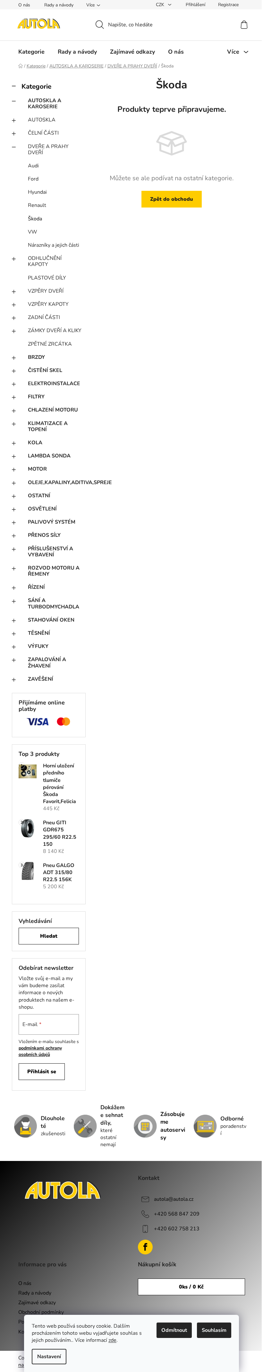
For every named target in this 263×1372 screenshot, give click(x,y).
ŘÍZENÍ (36, 587)
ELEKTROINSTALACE (54, 383)
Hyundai (37, 192)
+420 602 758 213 (176, 1228)
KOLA (35, 442)
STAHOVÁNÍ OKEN (51, 620)
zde (112, 1340)
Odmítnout (174, 1330)
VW (32, 231)
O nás (24, 5)
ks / (191, 1286)
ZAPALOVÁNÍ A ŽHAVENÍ (47, 662)
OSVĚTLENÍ (42, 508)
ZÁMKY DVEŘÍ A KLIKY (54, 330)
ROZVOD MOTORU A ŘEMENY (54, 571)
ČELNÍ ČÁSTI (43, 133)
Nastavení (49, 1356)
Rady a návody (58, 5)
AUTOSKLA (41, 119)
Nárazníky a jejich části (53, 245)
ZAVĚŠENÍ (40, 679)
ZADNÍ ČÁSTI (44, 317)
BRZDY (36, 357)
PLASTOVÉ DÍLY (47, 277)
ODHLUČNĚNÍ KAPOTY (45, 261)
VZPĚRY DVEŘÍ (46, 291)
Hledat (48, 936)
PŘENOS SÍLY (44, 535)
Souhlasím (214, 1330)
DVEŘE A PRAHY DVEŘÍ (48, 149)
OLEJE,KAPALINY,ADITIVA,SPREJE (57, 482)
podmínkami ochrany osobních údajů (40, 1051)
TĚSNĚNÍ (39, 633)
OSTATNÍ (39, 495)
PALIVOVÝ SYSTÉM (51, 522)
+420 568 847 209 (176, 1213)
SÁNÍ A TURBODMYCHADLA (53, 603)
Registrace (228, 5)
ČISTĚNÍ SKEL (45, 370)
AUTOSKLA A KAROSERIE (44, 103)
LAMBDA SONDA (49, 455)
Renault (37, 205)
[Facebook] (145, 1247)
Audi (33, 165)
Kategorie (36, 86)
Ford (33, 178)
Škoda (35, 218)
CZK (160, 5)
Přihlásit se (41, 1071)
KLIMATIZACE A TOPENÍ (48, 426)
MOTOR (37, 469)
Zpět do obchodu (171, 199)
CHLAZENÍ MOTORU (53, 409)
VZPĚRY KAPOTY (48, 304)
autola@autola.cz (173, 1199)
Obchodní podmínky (41, 1312)
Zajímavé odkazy (37, 1302)
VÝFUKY (38, 646)
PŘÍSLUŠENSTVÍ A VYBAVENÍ (50, 551)
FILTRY (36, 396)
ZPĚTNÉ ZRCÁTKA (50, 344)
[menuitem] (31, 52)
